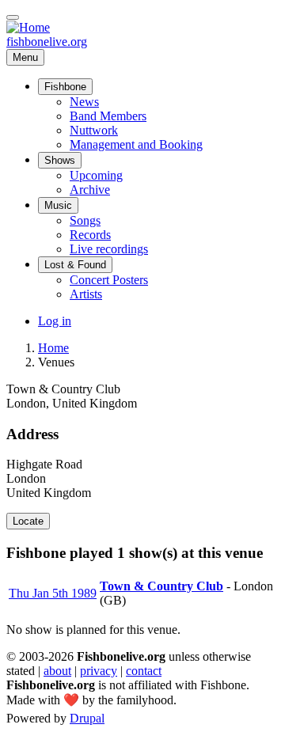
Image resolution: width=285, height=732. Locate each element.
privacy (98, 670)
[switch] (12, 17)
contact (144, 670)
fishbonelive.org (46, 41)
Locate (28, 521)
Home (53, 348)
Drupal (87, 718)
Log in (54, 321)
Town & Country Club (161, 586)
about (57, 670)
